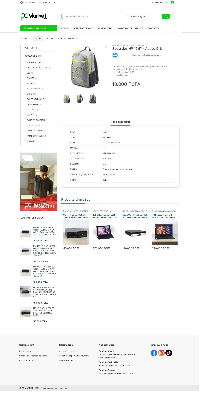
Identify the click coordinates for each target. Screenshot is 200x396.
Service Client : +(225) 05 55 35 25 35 (39, 2)
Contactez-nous (66, 360)
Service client (25, 351)
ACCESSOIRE (117, 45)
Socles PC (33, 141)
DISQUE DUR (33, 125)
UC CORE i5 (83, 211)
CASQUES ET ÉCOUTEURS (40, 67)
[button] (105, 47)
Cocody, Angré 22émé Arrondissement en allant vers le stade (117, 354)
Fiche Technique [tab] (120, 122)
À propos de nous (67, 351)
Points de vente (160, 2)
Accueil (23, 38)
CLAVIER (32, 78)
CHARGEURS (34, 104)
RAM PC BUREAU (35, 131)
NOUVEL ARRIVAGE (138, 45)
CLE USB (32, 110)
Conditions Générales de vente (33, 356)
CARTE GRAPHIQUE (36, 99)
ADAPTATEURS (35, 89)
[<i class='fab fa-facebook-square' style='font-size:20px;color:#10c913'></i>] (173, 2)
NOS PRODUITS (105, 28)
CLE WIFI (32, 115)
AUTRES (38, 38)
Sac (30, 73)
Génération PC (169, 211)
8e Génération (157, 211)
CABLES (31, 94)
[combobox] (93, 16)
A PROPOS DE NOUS (83, 28)
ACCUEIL (65, 28)
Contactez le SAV (27, 360)
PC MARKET (27, 388)
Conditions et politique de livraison (74, 356)
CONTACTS (153, 28)
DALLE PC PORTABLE (37, 120)
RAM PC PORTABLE (36, 136)
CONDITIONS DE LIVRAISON (130, 28)
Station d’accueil (35, 62)
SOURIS (31, 83)
